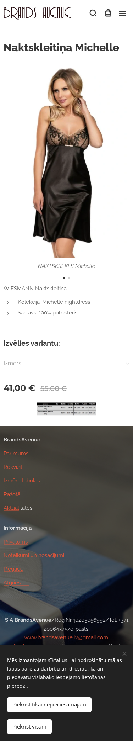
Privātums (16, 542)
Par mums (16, 453)
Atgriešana (16, 582)
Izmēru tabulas (22, 480)
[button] (93, 13)
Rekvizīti (13, 467)
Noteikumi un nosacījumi (34, 555)
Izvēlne (122, 13)
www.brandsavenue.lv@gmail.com (66, 637)
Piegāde (13, 569)
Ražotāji (13, 494)
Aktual (11, 508)
